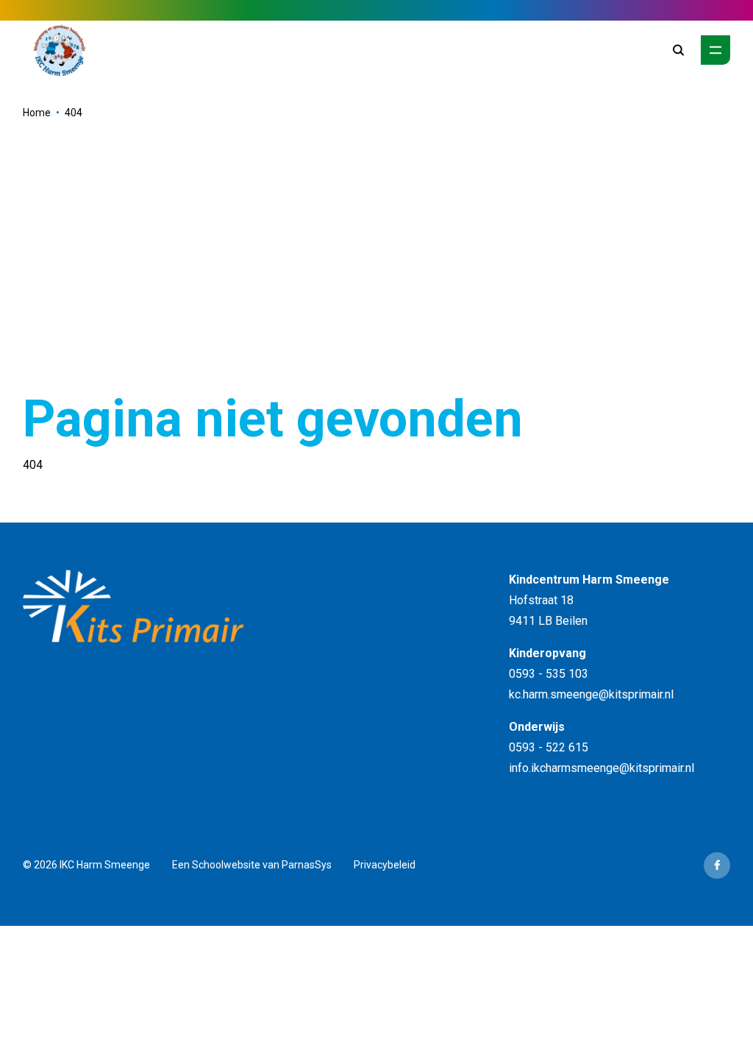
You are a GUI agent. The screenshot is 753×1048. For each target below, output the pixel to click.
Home (37, 112)
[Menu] (715, 50)
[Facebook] (717, 865)
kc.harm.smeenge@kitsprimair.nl (591, 694)
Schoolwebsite (226, 865)
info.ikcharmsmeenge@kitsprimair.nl (601, 768)
